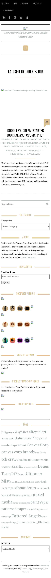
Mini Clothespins (25, 495)
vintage (12, 522)
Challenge (6, 466)
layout (4, 495)
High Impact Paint (10, 143)
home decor (26, 488)
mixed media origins (21, 503)
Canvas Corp (38, 444)
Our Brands (8, 10)
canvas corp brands (18, 452)
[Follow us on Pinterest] (26, 17)
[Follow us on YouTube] (21, 17)
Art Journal (41, 438)
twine (44, 516)
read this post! (28, 257)
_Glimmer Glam (27, 522)
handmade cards (32, 481)
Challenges (36, 3)
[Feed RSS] (4, 17)
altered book (6, 439)
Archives (5, 543)
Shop (15, 3)
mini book (13, 495)
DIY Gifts (44, 139)
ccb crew (8, 459)
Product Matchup (36, 146)
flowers (21, 474)
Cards (43, 452)
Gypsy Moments (16, 482)
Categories (6, 220)
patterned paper (13, 508)
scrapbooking (33, 509)
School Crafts (14, 150)
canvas (21, 445)
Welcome (5, 3)
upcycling (4, 522)
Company (24, 3)
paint (34, 502)
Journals (26, 143)
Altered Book (18, 139)
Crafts (30, 139)
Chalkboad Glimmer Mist (33, 460)
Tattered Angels (32, 150)
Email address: (8, 272)
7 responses (16, 153)
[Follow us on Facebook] (9, 17)
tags (9, 516)
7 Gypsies (7, 432)
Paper (44, 502)
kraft (46, 488)
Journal (39, 488)
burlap (11, 445)
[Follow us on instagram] (15, 17)
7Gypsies (5, 139)
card (37, 452)
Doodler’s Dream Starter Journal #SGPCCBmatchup (25, 133)
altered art (37, 431)
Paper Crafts (18, 146)
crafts (17, 466)
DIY (36, 139)
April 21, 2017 (33, 153)
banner (4, 446)
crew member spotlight (30, 467)
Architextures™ (22, 438)
